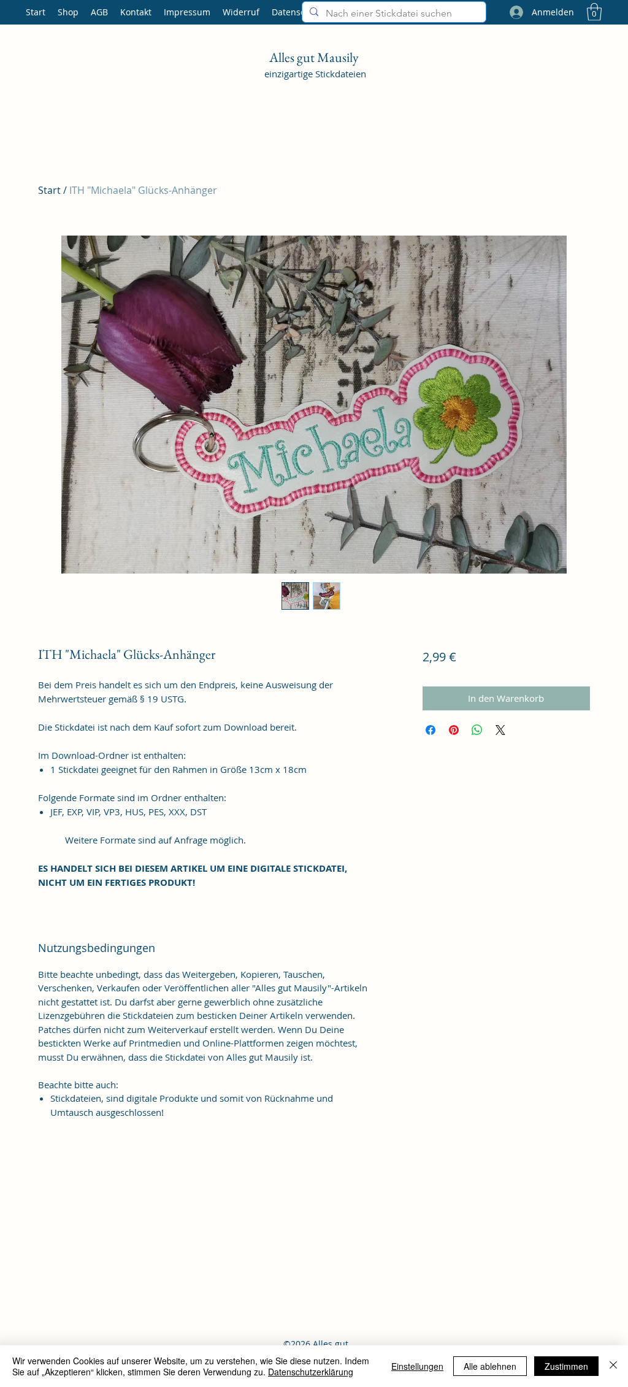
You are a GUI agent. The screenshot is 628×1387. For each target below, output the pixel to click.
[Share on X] (500, 730)
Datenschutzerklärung (310, 1372)
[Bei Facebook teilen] (430, 730)
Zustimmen (566, 1366)
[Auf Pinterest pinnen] (453, 730)
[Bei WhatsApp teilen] (477, 730)
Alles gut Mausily (315, 57)
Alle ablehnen (490, 1366)
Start (49, 190)
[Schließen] (613, 1366)
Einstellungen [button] (417, 1366)
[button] (594, 12)
